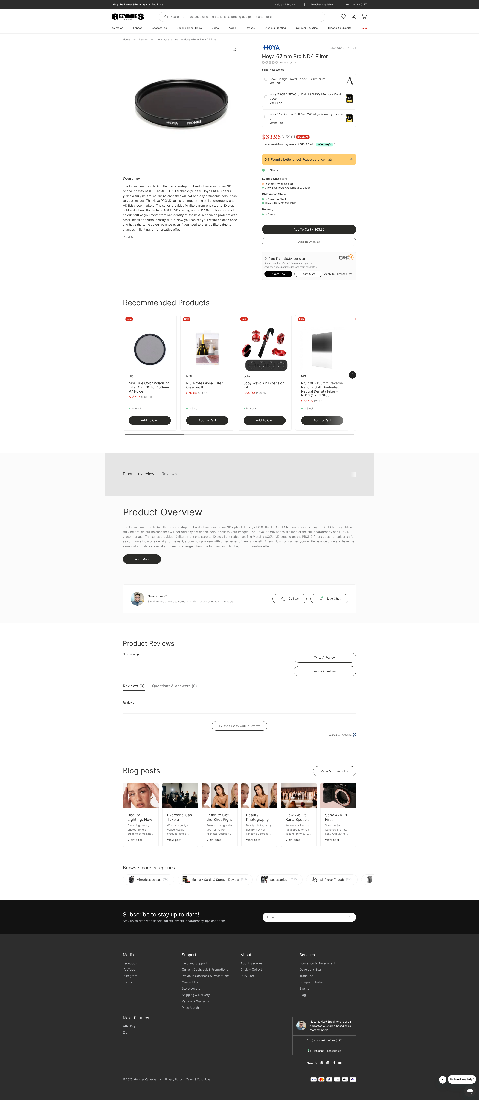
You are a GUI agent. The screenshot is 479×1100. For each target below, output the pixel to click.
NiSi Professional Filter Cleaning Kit (204, 385)
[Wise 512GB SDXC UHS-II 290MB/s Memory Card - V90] (349, 118)
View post (135, 840)
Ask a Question (325, 671)
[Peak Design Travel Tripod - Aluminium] (349, 81)
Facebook (130, 963)
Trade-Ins (306, 976)
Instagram (130, 976)
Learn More (308, 273)
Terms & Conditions (198, 1079)
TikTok (127, 982)
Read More (130, 237)
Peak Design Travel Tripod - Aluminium (297, 79)
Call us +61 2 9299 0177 (327, 1040)
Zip (125, 1032)
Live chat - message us (326, 1050)
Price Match (190, 1007)
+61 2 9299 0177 (356, 4)
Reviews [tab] (128, 702)
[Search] (168, 17)
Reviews (169, 474)
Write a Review (324, 657)
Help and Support (285, 4)
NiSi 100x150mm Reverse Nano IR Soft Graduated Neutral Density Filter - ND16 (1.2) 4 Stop (322, 389)
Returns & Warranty (195, 1001)
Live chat (334, 598)
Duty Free (248, 976)
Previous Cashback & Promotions (205, 976)
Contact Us (190, 982)
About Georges (251, 963)
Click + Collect (251, 969)
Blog (303, 995)
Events (304, 988)
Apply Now (278, 273)
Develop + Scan (311, 969)
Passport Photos (311, 982)
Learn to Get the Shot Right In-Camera (219, 819)
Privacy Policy (174, 1079)
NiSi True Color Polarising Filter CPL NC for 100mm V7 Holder (149, 387)
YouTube (129, 969)
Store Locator (192, 988)
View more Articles (334, 771)
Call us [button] (294, 598)
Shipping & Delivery (196, 995)
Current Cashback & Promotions (205, 969)
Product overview (138, 474)
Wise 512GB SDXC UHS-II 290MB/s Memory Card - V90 (306, 116)
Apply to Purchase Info (338, 273)
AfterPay (129, 1026)
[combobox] (242, 17)
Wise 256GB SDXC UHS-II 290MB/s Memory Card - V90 (305, 96)
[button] (128, 17)
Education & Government (317, 963)
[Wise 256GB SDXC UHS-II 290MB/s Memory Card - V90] (349, 98)
